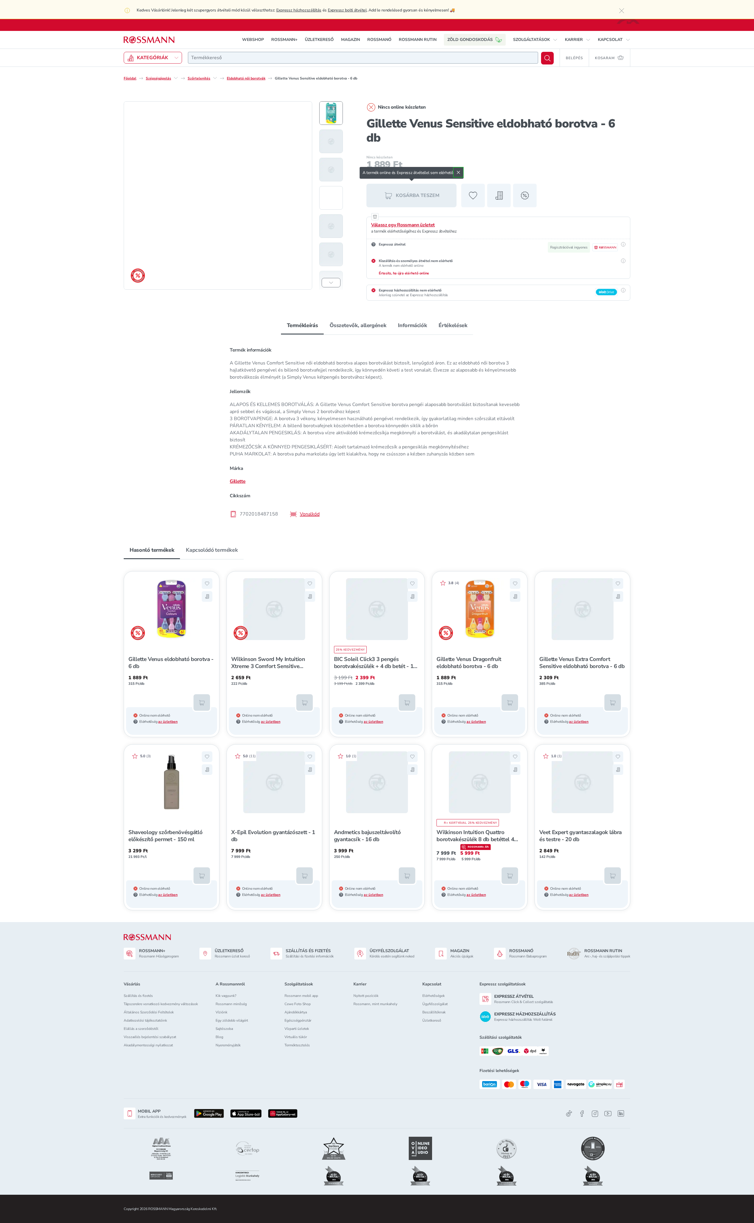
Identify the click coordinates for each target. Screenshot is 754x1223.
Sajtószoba (224, 1028)
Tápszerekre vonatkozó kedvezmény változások (161, 1004)
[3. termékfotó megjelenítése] (331, 169)
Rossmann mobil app (301, 995)
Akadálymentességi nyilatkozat (148, 1045)
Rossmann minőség (231, 1004)
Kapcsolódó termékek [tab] (212, 550)
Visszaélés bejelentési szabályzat (150, 1037)
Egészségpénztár (298, 1020)
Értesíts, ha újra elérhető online (404, 273)
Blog (219, 1037)
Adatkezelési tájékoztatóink (145, 1020)
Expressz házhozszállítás (298, 10)
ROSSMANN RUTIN (417, 39)
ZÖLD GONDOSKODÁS (470, 39)
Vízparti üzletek (297, 1028)
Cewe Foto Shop (298, 1004)
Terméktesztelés (297, 1045)
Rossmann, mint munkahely (375, 1004)
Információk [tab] (412, 325)
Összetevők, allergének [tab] (358, 325)
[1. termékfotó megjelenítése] (331, 113)
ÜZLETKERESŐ (319, 39)
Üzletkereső (431, 1020)
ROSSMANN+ (284, 39)
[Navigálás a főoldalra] (149, 40)
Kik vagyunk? (226, 995)
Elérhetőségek (433, 995)
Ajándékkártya (296, 1012)
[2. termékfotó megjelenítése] (331, 141)
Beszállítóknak (434, 1012)
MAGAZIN (350, 39)
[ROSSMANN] (147, 937)
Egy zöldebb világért (232, 1020)
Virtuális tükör (296, 1037)
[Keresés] (547, 58)
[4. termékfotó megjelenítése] (331, 198)
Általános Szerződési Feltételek (149, 1012)
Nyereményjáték (228, 1045)
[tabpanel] (377, 432)
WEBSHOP (253, 39)
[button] (535, 40)
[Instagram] (594, 1113)
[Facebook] (582, 1113)
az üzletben (168, 721)
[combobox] (363, 58)
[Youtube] (607, 1113)
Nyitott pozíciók (365, 995)
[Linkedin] (620, 1113)
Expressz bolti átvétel (347, 10)
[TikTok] (569, 1113)
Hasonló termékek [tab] (152, 550)
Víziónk (221, 1012)
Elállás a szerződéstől (141, 1028)
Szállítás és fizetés (138, 995)
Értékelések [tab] (453, 325)
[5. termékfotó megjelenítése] (331, 226)
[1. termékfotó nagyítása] (218, 195)
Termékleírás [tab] (302, 325)
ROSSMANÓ (379, 39)
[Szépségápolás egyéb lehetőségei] (175, 78)
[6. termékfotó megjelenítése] (331, 254)
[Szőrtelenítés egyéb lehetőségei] (215, 78)
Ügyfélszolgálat (435, 1004)
